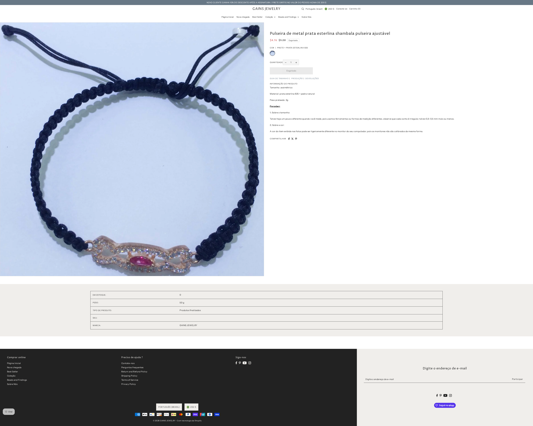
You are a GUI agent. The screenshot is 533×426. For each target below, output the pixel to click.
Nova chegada (14, 367)
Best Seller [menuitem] (257, 17)
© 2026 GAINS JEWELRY (164, 420)
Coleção (11, 375)
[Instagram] (249, 362)
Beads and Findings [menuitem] (287, 17)
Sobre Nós (12, 384)
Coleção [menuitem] (269, 17)
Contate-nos (128, 363)
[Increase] (296, 62)
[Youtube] (245, 362)
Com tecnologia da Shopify (189, 420)
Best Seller (12, 371)
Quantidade (276, 62)
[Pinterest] (240, 362)
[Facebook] (236, 362)
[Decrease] (285, 62)
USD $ (331, 9)
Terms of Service (129, 380)
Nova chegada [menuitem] (243, 17)
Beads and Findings (17, 380)
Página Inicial (14, 363)
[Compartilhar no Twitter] (292, 139)
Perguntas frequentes (132, 367)
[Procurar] (303, 9)
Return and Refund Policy (134, 371)
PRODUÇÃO (297, 78)
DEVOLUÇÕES (312, 78)
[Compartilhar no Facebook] (289, 139)
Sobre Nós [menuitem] (306, 17)
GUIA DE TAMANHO (279, 78)
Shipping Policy (129, 375)
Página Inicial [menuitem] (228, 17)
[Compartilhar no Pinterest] (296, 139)
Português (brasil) (314, 9)
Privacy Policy (128, 384)
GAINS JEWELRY (266, 9)
